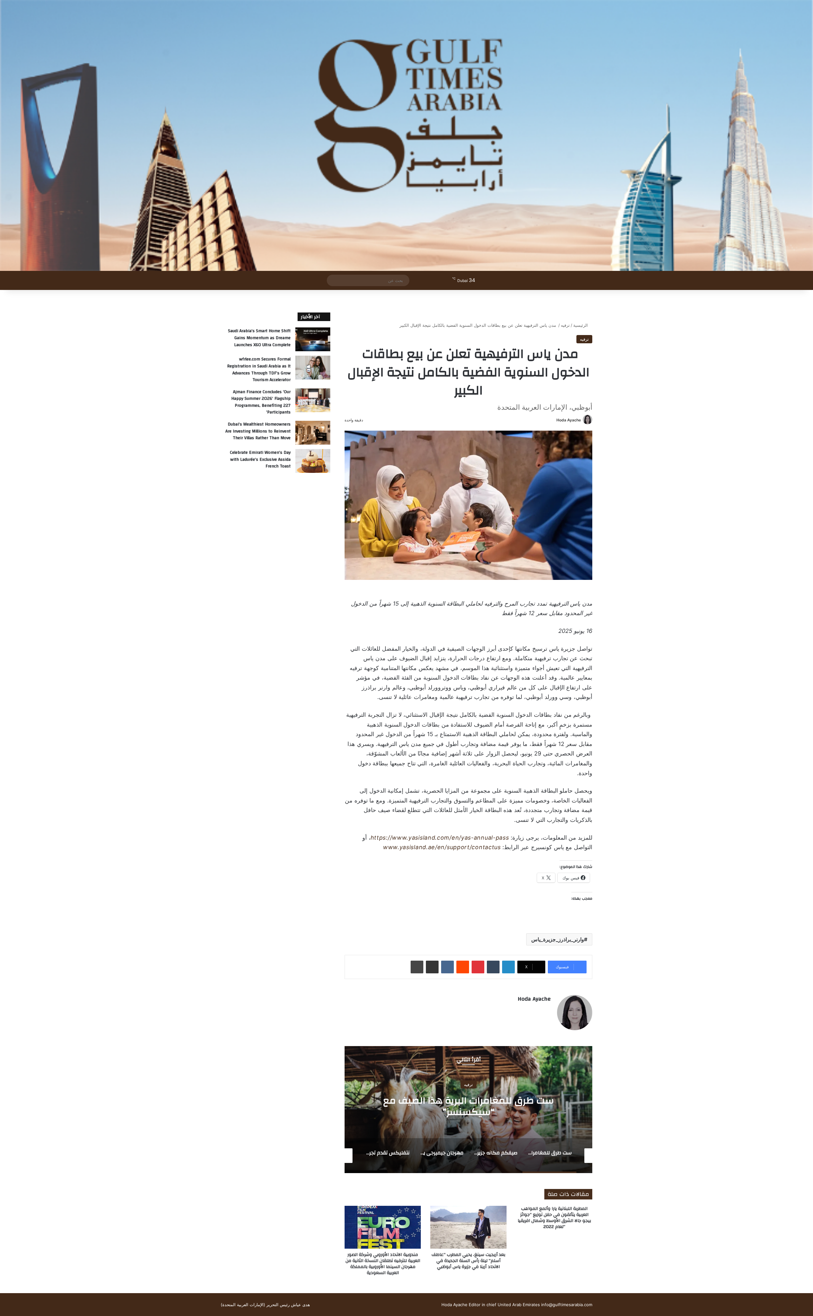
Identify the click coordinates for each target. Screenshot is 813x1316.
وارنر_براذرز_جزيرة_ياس (557, 939)
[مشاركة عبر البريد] (432, 967)
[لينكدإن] (508, 967)
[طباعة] (417, 967)
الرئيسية (581, 325)
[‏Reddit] (462, 967)
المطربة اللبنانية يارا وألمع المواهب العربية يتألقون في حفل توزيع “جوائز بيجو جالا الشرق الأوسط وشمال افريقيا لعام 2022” (554, 1218)
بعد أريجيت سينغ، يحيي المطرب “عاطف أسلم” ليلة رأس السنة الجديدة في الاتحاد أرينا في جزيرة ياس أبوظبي (468, 1261)
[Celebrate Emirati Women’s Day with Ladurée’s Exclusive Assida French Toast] (312, 461)
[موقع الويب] (547, 1010)
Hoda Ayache (568, 420)
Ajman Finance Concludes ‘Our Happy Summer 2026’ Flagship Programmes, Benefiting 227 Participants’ (261, 402)
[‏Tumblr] (493, 967)
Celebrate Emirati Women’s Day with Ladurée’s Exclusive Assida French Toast (260, 459)
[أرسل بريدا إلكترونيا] (554, 420)
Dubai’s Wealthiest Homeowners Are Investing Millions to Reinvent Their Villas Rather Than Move (258, 431)
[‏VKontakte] (447, 967)
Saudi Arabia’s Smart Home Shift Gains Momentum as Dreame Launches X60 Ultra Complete (259, 338)
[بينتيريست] (478, 967)
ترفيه (565, 325)
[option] (468, 1109)
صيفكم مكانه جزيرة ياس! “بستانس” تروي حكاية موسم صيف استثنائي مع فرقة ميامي (468, 1105)
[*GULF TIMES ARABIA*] (406, 135)
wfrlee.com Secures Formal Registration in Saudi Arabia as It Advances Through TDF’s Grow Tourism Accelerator (259, 369)
